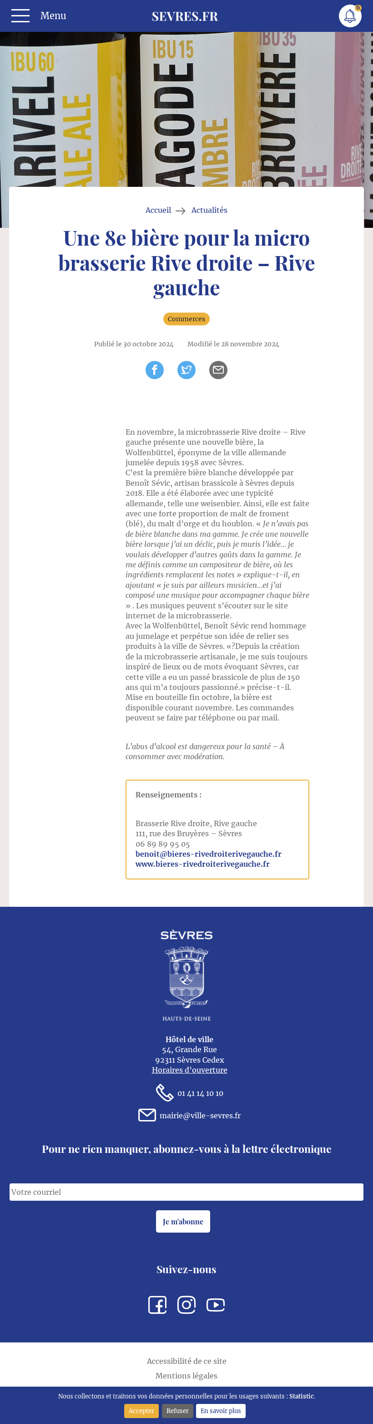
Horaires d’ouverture (189, 1069)
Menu (53, 15)
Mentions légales (186, 1375)
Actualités (209, 210)
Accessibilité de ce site (187, 1361)
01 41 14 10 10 (200, 1093)
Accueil (158, 210)
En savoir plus (221, 1410)
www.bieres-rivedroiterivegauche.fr (203, 864)
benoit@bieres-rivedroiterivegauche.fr (209, 854)
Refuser (177, 1410)
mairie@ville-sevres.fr (200, 1115)
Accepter (141, 1410)
